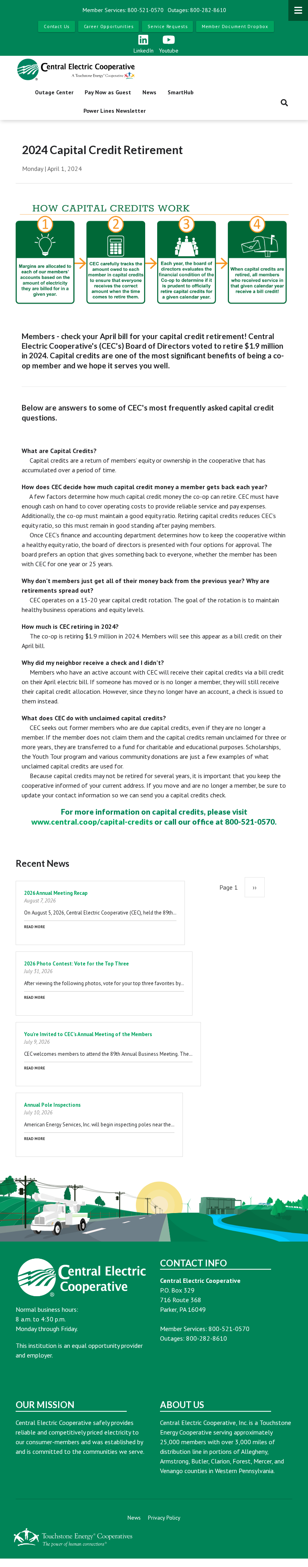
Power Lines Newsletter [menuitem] (114, 110)
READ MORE (34, 926)
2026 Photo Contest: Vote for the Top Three (76, 963)
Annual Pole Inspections (52, 1105)
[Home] (76, 69)
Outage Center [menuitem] (54, 92)
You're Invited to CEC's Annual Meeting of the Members (88, 1034)
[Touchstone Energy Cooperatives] (73, 1537)
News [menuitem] (149, 92)
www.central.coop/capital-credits (92, 821)
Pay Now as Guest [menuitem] (108, 92)
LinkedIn (144, 50)
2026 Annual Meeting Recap (55, 893)
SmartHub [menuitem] (181, 92)
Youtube (168, 50)
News (134, 1517)
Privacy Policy (164, 1517)
